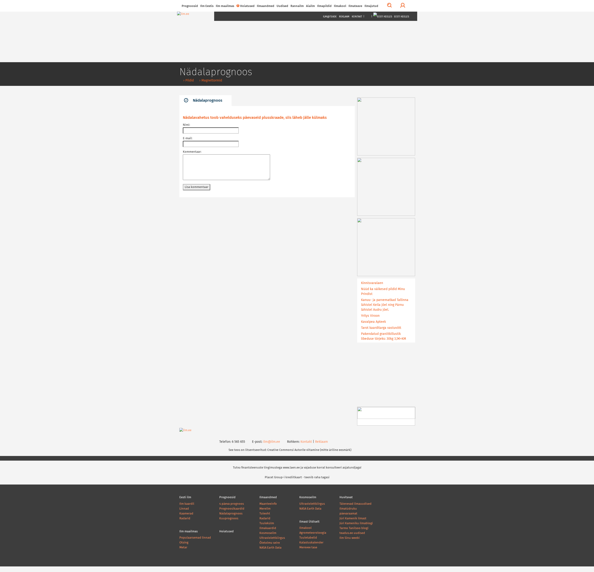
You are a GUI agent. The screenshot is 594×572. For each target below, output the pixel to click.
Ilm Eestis (206, 6)
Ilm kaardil (186, 503)
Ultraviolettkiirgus (272, 538)
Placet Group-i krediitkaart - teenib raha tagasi (297, 477)
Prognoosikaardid (231, 508)
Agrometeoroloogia (312, 532)
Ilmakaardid (267, 528)
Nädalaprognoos (207, 101)
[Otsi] (389, 6)
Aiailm (310, 6)
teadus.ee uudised (352, 533)
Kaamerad (186, 513)
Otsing (183, 542)
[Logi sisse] (402, 6)
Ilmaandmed (265, 6)
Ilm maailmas (225, 6)
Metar (183, 547)
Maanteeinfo (268, 503)
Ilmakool (340, 6)
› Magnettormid (210, 80)
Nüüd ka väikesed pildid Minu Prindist (383, 292)
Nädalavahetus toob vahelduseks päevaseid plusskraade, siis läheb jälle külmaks (255, 118)
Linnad (184, 508)
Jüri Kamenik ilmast (352, 518)
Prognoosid (190, 6)
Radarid (184, 518)
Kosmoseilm (267, 533)
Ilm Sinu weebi (349, 538)
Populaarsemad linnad (195, 537)
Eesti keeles (401, 16)
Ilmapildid (324, 6)
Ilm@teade (330, 16)
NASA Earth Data (270, 547)
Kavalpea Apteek (373, 321)
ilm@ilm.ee (271, 441)
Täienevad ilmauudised (355, 503)
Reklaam (344, 16)
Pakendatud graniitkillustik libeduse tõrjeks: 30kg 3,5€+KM (383, 336)
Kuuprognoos (228, 518)
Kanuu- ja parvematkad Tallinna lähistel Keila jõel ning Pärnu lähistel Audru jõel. (384, 304)
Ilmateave (355, 6)
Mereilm (265, 508)
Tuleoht (264, 513)
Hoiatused (247, 6)
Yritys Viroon (370, 315)
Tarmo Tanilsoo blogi (353, 528)
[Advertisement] (267, 239)
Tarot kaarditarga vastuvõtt (381, 328)
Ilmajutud (371, 6)
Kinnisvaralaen (372, 283)
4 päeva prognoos (231, 503)
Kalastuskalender (311, 542)
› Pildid (188, 80)
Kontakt (357, 16)
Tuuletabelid (308, 537)
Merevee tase (308, 547)
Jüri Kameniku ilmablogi (356, 523)
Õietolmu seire (269, 542)
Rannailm (297, 6)
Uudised (282, 6)
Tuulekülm (266, 523)
